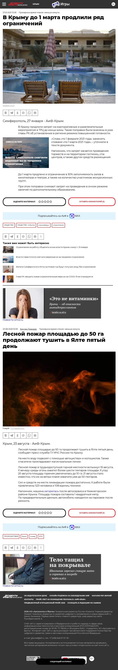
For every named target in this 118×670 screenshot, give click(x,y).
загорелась (51, 491)
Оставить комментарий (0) (92, 202)
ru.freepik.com (17, 428)
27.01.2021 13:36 (9, 12)
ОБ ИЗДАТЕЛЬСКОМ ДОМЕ (35, 596)
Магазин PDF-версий (102, 596)
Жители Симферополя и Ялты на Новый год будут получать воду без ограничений (56, 267)
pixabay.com (9, 105)
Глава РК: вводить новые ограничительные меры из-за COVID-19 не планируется (54, 276)
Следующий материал (60, 662)
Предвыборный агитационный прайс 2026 (44, 603)
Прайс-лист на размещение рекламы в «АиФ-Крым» (61, 599)
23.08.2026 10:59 (10, 329)
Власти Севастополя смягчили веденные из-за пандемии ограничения (50, 257)
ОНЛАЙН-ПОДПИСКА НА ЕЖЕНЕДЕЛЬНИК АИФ (69, 596)
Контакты (28, 599)
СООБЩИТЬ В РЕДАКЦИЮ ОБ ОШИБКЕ (84, 603)
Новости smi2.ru (13, 319)
